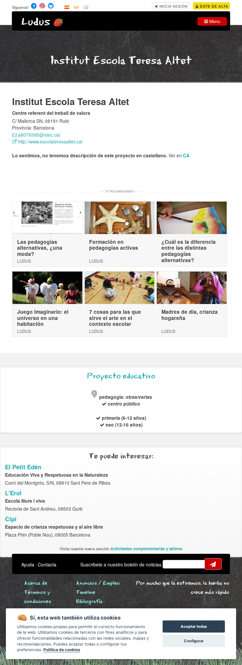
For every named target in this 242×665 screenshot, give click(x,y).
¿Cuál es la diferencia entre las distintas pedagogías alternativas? (188, 251)
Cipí (11, 518)
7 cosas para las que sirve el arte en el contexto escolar (115, 317)
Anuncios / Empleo (98, 583)
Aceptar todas (194, 626)
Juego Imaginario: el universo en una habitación (42, 317)
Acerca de (35, 583)
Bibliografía (89, 601)
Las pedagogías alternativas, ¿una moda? (39, 247)
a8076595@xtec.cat (38, 134)
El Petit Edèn (23, 467)
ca (186, 155)
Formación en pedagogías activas (113, 244)
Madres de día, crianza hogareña (189, 314)
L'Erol (13, 492)
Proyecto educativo (121, 376)
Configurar (194, 641)
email (171, 564)
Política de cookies (61, 649)
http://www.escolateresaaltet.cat (49, 141)
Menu (214, 21)
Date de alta (213, 6)
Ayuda (27, 564)
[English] (86, 7)
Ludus (35, 22)
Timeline (85, 592)
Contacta (47, 564)
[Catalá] (76, 7)
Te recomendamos (119, 191)
